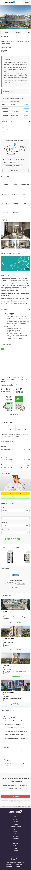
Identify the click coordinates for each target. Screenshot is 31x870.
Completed (9, 582)
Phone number (15, 587)
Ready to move (15, 829)
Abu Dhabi (15, 819)
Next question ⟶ (15, 170)
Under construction (21, 583)
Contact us (15, 850)
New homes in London (15, 853)
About (15, 848)
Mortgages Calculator (15, 826)
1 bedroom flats (13, 162)
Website (15, 590)
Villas (15, 841)
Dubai (26, 2)
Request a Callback (15, 493)
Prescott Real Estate (6, 47)
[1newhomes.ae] (15, 812)
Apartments (15, 831)
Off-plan (15, 824)
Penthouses (16, 836)
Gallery (18, 32)
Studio (5, 162)
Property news (15, 843)
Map (6, 32)
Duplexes (15, 833)
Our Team (15, 845)
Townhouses (15, 838)
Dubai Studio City (6, 43)
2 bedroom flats (8, 165)
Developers (15, 821)
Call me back (15, 796)
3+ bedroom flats (18, 165)
